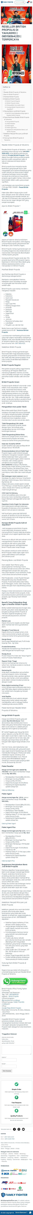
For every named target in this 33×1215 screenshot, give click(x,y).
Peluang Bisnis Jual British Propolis (14, 111)
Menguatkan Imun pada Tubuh (15, 105)
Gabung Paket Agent (9, 823)
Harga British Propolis (13, 121)
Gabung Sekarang (8, 790)
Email (4, 1064)
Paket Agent (10, 125)
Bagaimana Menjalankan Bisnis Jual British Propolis (17, 130)
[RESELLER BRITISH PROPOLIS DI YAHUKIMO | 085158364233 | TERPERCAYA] (16, 23)
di (11, 178)
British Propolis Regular (13, 101)
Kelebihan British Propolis (12, 99)
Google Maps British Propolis (11, 1008)
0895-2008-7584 (9, 1139)
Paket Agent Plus (11, 127)
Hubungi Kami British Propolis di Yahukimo (14, 139)
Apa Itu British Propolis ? (11, 94)
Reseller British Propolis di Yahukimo (15, 92)
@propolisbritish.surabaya (11, 1000)
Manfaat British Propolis (11, 97)
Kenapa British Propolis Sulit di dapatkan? (15, 108)
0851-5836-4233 (9, 1137)
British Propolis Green (13, 103)
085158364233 (14, 994)
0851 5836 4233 (20, 343)
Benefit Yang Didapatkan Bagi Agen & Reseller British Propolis (18, 114)
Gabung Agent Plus (8, 861)
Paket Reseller (11, 123)
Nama (4, 1057)
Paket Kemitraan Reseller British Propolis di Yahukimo (16, 118)
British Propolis (14, 996)
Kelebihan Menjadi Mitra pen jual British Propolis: (16, 135)
